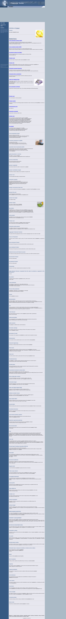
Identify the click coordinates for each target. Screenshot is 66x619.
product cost (11, 116)
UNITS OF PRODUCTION (14, 79)
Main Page (2, 22)
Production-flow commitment (15, 74)
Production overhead (13, 111)
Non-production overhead (14, 86)
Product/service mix (13, 106)
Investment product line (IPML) (15, 52)
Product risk (11, 62)
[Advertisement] (22, 15)
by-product (11, 126)
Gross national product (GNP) (15, 46)
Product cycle (12, 58)
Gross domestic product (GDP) (15, 40)
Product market (12, 101)
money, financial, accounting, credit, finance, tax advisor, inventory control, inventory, (3, 66)
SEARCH (2, 27)
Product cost (11, 96)
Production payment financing (15, 68)
